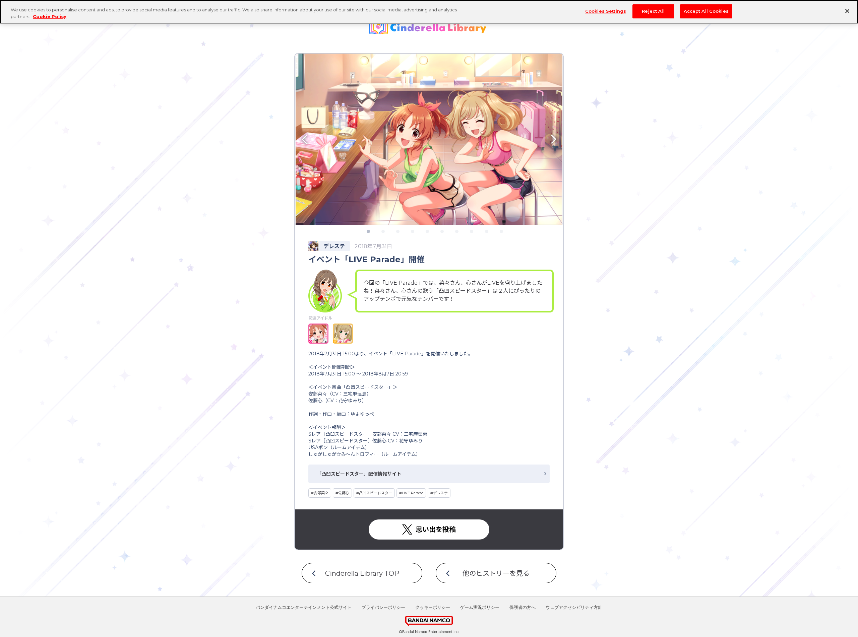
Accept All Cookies (706, 11)
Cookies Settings (605, 11)
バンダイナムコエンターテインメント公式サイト (304, 607)
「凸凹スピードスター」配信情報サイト (359, 474)
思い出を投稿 (436, 529)
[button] (328, 139)
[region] (429, 12)
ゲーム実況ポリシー (479, 607)
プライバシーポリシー (383, 607)
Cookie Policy (49, 16)
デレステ (440, 493)
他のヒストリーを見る (496, 573)
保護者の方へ (522, 607)
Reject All (653, 11)
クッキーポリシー (432, 607)
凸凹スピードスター (375, 493)
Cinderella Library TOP (362, 573)
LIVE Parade (412, 493)
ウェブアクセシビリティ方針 (574, 607)
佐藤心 (343, 493)
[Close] (847, 11)
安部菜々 (321, 493)
